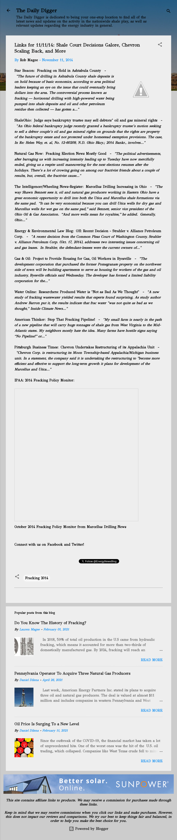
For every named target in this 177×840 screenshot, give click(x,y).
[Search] (168, 11)
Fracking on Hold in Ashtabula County (69, 71)
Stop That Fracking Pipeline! (71, 319)
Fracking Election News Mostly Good (76, 153)
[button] (160, 45)
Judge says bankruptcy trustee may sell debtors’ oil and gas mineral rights (95, 120)
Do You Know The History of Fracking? (50, 622)
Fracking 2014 (36, 578)
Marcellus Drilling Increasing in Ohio (116, 187)
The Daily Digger (36, 10)
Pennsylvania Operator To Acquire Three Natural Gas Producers (72, 673)
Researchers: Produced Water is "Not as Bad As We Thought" (90, 292)
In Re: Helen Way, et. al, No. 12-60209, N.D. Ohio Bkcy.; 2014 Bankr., (71, 142)
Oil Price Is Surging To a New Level (46, 724)
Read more (152, 660)
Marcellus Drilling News (106, 527)
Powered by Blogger (91, 829)
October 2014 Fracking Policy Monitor (45, 527)
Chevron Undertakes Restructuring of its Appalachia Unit (107, 347)
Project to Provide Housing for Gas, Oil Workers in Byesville (82, 259)
